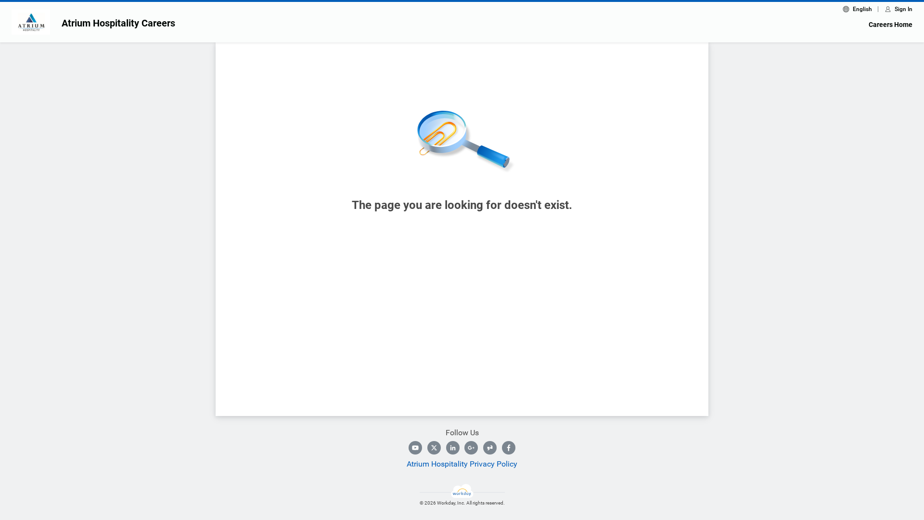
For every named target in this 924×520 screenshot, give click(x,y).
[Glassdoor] (490, 448)
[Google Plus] (471, 448)
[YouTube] (415, 448)
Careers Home (890, 24)
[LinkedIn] (453, 448)
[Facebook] (508, 448)
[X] (434, 448)
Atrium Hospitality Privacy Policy (462, 463)
